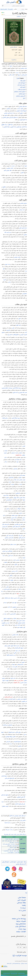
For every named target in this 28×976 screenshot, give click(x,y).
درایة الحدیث (6, 851)
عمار (18, 480)
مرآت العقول (4, 125)
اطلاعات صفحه (21, 931)
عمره (13, 602)
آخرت (4, 280)
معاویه (7, 498)
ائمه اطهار (18, 325)
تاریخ (19, 75)
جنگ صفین (22, 498)
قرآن (13, 328)
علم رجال (11, 851)
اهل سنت (15, 667)
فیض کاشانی (6, 117)
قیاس (23, 446)
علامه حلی (17, 625)
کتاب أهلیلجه (16, 683)
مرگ (6, 462)
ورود (26, 893)
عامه (8, 669)
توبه (17, 462)
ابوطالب (18, 509)
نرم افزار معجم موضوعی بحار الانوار (17, 816)
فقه (13, 75)
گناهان (10, 576)
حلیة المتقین (6, 127)
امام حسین (13, 518)
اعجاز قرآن (11, 477)
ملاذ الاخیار (24, 127)
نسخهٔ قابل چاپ (20, 926)
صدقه (12, 598)
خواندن (15, 9)
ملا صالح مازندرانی (13, 117)
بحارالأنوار (14, 60)
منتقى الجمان (12, 699)
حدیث (17, 73)
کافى (20, 319)
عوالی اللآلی (18, 732)
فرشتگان (10, 551)
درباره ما (23, 908)
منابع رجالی (11, 842)
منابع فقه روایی (5, 862)
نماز (9, 598)
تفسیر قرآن (24, 75)
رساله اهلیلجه (19, 455)
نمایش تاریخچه (4, 9)
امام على (8, 741)
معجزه (20, 477)
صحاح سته (13, 844)
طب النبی (10, 555)
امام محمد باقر (5, 524)
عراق (24, 500)
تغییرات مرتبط (21, 921)
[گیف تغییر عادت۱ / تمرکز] (14, 973)
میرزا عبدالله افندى (16, 418)
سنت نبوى (7, 264)
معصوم (19, 746)
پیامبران (15, 469)
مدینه (5, 602)
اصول (12, 646)
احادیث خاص (16, 839)
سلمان (20, 480)
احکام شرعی (13, 614)
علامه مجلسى (10, 168)
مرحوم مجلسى (23, 203)
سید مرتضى (20, 699)
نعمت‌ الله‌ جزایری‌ (23, 392)
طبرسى (21, 335)
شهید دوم (20, 627)
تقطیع (4, 187)
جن (7, 551)
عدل (5, 457)
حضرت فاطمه (15, 515)
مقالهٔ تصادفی (21, 902)
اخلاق (22, 173)
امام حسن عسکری (9, 538)
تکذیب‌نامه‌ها (9, 963)
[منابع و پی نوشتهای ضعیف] (3, 12)
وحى (9, 282)
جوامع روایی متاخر (8, 841)
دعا (2, 591)
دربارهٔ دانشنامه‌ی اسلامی (16, 963)
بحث (23, 9)
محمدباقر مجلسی (13, 47)
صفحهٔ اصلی (22, 897)
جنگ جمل (6, 495)
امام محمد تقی (9, 535)
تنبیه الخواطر (11, 732)
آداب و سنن (14, 571)
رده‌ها (25, 862)
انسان (4, 551)
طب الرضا (13, 678)
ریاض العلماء (5, 418)
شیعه (11, 66)
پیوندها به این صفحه (19, 918)
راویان (15, 847)
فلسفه (16, 648)
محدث (18, 109)
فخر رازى (10, 335)
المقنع (25, 699)
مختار (23, 520)
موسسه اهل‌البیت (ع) (20, 955)
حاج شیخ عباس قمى (9, 778)
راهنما (24, 905)
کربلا (12, 520)
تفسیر (8, 170)
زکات (18, 598)
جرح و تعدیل (16, 851)
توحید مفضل (5, 806)
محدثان (11, 847)
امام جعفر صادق (16, 526)
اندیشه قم (8, 823)
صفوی (21, 113)
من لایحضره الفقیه (11, 655)
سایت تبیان (9, 830)
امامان (20, 513)
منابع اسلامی (13, 862)
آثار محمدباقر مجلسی (21, 864)
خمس (15, 598)
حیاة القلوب (10, 125)
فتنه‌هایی (18, 493)
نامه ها (7, 839)
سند (24, 339)
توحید (5, 451)
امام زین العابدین (18, 524)
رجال (6, 646)
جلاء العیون (13, 127)
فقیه (22, 109)
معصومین (24, 293)
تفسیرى (8, 330)
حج (16, 602)
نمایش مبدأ (10, 9)
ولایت (12, 484)
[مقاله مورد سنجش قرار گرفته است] (1, 12)
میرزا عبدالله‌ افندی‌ (17, 388)
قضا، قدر (17, 460)
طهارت (11, 580)
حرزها (18, 593)
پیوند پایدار (22, 929)
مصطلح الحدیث (11, 852)
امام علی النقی (22, 538)
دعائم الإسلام (20, 664)
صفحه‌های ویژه (21, 924)
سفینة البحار (4, 776)
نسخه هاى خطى (23, 228)
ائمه (10, 482)
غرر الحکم (5, 725)
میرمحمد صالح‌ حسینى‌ (7, 388)
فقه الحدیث (16, 852)
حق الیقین (19, 127)
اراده (20, 460)
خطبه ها (11, 839)
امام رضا (20, 535)
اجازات (14, 618)
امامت (20, 484)
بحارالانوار (19, 16)
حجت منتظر (13, 544)
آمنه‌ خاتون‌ (15, 392)
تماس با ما (22, 910)
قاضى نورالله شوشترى (10, 737)
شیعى (23, 662)
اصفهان (18, 111)
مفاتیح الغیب (15, 335)
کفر (14, 560)
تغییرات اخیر (22, 900)
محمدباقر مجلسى (23, 106)
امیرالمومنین (9, 500)
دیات (5, 614)
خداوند (20, 453)
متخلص (8, 109)
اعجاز (19, 589)
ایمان (7, 509)
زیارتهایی (14, 607)
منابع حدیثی (20, 862)
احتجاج (10, 725)
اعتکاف (6, 598)
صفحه (26, 9)
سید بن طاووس (5, 623)
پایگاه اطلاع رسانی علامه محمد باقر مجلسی (15, 834)
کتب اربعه (22, 210)
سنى (25, 734)
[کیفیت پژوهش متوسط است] (2, 12)
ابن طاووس (24, 701)
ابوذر (24, 480)
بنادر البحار (22, 802)
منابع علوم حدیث (15, 845)
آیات (26, 332)
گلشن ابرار (22, 820)
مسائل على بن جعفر (18, 680)
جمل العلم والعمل (8, 697)
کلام (10, 75)
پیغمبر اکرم (22, 475)
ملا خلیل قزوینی (23, 120)
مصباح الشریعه (17, 741)
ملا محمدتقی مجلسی (9, 113)
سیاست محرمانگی (24, 963)
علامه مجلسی (24, 68)
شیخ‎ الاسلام (23, 111)
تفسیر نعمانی (7, 589)
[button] (25, 77)
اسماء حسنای (15, 453)
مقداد (15, 480)
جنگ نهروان (16, 498)
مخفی (4, 837)
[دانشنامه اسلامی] (14, 2)
